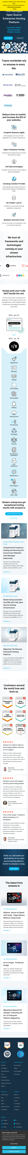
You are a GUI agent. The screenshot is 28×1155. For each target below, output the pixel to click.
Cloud (2, 1074)
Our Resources (4, 1095)
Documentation (17, 1071)
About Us (16, 1095)
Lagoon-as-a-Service (6, 1083)
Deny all (14, 1147)
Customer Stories (5, 1106)
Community (16, 1074)
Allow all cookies (14, 1151)
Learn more (11, 1139)
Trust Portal (17, 1106)
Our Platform (4, 1068)
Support (3, 1086)
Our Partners (17, 1103)
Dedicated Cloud (5, 1071)
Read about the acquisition (14, 7)
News (2, 1100)
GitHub (15, 1068)
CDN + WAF (3, 1077)
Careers (16, 1100)
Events (2, 1103)
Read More (6, 572)
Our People (16, 1098)
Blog (2, 1098)
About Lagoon (17, 1065)
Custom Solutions (5, 1080)
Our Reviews (4, 1109)
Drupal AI (3, 1065)
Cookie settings (14, 1143)
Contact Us (16, 1109)
